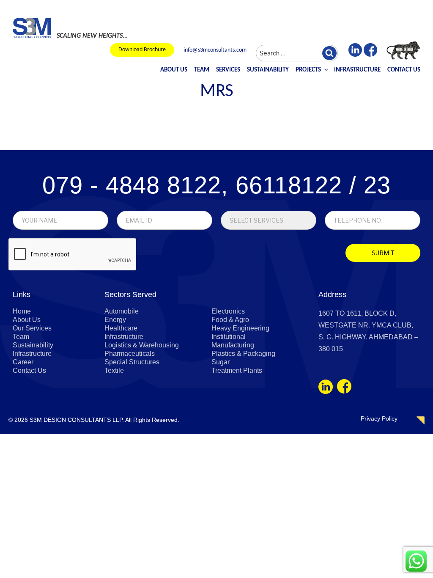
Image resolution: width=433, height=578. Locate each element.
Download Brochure (142, 50)
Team (201, 70)
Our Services (32, 328)
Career (23, 362)
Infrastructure (357, 70)
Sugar (220, 362)
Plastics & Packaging (243, 353)
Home (22, 311)
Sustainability (268, 70)
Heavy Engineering (240, 328)
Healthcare (120, 328)
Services (228, 70)
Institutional (228, 336)
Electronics (228, 311)
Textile (114, 370)
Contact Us (403, 70)
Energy (115, 319)
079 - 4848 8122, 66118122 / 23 (216, 185)
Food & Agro (230, 319)
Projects (308, 70)
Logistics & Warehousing (141, 345)
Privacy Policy (379, 418)
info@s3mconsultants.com (215, 50)
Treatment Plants (236, 370)
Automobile (121, 311)
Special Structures (131, 362)
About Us (173, 70)
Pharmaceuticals (129, 353)
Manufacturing (232, 345)
